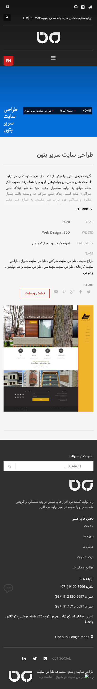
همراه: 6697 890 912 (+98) (74, 597)
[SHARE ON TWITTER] (88, 292)
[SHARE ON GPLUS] (72, 292)
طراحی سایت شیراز (33, 261)
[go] (10, 466)
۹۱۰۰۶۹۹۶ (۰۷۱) (31, 18)
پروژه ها (88, 536)
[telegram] (89, 7)
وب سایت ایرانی (42, 243)
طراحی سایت (84, 672)
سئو (70, 672)
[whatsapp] (75, 7)
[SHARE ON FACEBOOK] (80, 292)
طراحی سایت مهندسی (58, 267)
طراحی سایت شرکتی (62, 261)
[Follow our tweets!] (34, 658)
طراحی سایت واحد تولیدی (24, 267)
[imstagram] (45, 658)
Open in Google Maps (72, 637)
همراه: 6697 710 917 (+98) (74, 606)
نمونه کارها (63, 243)
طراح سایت (86, 261)
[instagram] (82, 7)
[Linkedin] (24, 658)
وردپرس (88, 273)
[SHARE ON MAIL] (55, 292)
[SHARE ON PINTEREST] (64, 292)
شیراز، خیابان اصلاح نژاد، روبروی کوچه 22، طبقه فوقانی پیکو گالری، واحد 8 (48, 619)
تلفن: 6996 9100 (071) (77, 587)
